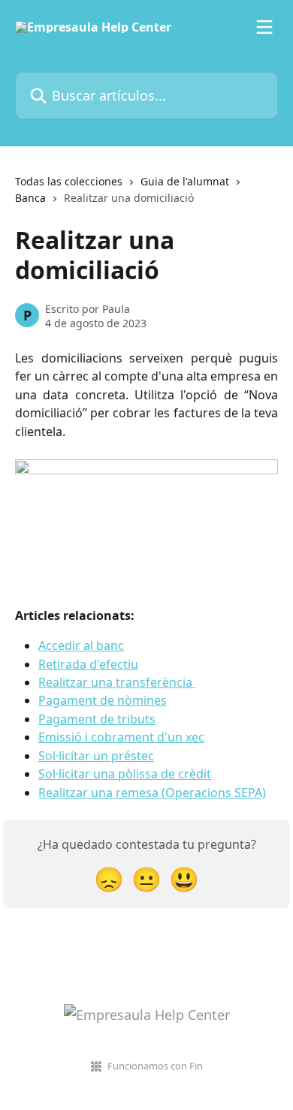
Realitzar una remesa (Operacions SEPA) (152, 792)
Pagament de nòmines (102, 700)
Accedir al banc (81, 645)
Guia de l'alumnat (184, 181)
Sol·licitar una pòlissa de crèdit (124, 774)
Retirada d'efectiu (88, 664)
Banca (30, 198)
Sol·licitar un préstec (96, 756)
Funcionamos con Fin (155, 1065)
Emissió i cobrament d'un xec (121, 737)
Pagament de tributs (97, 719)
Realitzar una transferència (116, 682)
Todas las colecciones (68, 181)
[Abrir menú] (264, 27)
